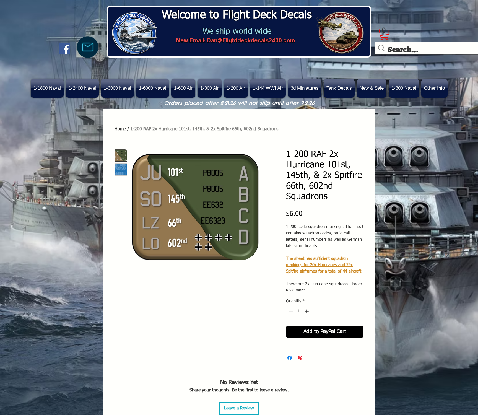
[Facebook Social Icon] (64, 48)
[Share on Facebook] (289, 357)
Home (120, 129)
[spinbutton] (298, 311)
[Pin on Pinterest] (300, 357)
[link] (384, 34)
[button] (372, 88)
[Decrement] (290, 311)
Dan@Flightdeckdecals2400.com (251, 40)
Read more (295, 290)
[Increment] (307, 311)
